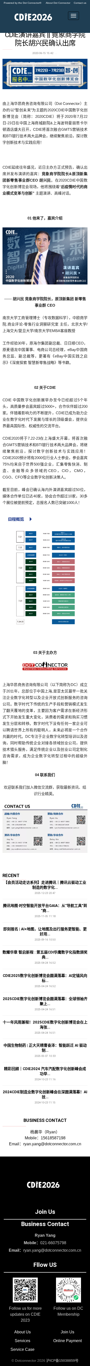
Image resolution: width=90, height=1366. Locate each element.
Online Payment (67, 1341)
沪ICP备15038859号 (62, 1361)
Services (22, 1341)
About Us (22, 1332)
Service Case (22, 1349)
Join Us (67, 1332)
